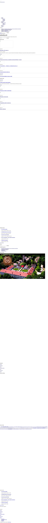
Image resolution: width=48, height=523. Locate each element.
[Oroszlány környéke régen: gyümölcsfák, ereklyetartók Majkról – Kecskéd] (2, 57)
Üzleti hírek (1, 370)
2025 (5, 426)
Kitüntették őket (3, 250)
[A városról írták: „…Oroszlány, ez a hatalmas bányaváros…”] (2, 63)
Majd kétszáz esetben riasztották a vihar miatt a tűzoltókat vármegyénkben (9, 248)
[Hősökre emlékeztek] (2, 106)
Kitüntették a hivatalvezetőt (4, 96)
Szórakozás (2, 21)
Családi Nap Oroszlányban (4, 240)
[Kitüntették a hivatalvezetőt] (2, 94)
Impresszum (2, 520)
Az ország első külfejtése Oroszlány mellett (6, 76)
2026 (7, 426)
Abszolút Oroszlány (3, 22)
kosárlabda (46, 426)
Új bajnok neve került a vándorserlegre (5, 90)
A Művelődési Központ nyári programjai (6, 494)
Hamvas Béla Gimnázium (19, 426)
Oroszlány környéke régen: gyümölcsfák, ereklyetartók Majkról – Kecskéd (10, 59)
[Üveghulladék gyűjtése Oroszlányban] (2, 100)
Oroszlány (34, 427)
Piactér (2, 26)
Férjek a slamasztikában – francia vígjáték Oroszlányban (8, 237)
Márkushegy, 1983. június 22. (4, 50)
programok (10, 428)
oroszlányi (43, 427)
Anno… (4, 23)
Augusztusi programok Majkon (5, 234)
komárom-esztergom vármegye (41, 426)
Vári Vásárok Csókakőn (4, 229)
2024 (3, 426)
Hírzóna (2, 18)
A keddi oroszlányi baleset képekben (5, 82)
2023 (2, 426)
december (11, 426)
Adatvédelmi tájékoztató (4, 519)
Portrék (3, 24)
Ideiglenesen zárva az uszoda (4, 249)
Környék (4, 19)
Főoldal (2, 17)
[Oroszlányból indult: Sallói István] (2, 69)
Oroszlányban (39, 427)
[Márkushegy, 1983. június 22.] (6, 47)
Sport (2, 25)
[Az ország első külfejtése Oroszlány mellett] (1, 73)
